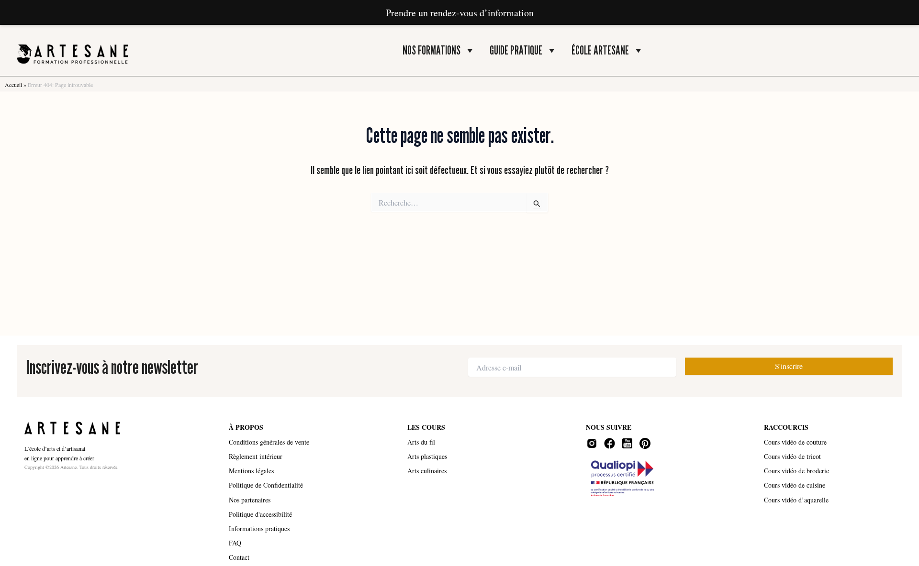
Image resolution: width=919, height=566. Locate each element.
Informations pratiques (259, 528)
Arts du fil (421, 441)
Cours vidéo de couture (795, 441)
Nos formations (431, 50)
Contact (239, 557)
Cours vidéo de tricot (792, 456)
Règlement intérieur (255, 456)
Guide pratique (516, 50)
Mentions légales (251, 470)
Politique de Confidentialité (266, 485)
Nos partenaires (249, 499)
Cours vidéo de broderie (796, 470)
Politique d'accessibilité (260, 514)
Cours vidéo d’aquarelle (796, 499)
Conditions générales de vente (269, 441)
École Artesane (600, 50)
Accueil (13, 84)
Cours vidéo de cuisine (794, 485)
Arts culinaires (427, 470)
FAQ (235, 542)
